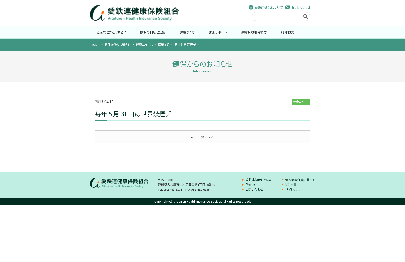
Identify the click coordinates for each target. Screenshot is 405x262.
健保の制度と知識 (152, 32)
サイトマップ (293, 189)
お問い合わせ (300, 7)
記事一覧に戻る (202, 136)
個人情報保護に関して (300, 180)
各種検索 (287, 32)
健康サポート (217, 32)
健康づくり (187, 32)
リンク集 (290, 184)
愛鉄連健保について (269, 7)
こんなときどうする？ (111, 32)
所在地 (250, 184)
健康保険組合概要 (254, 32)
